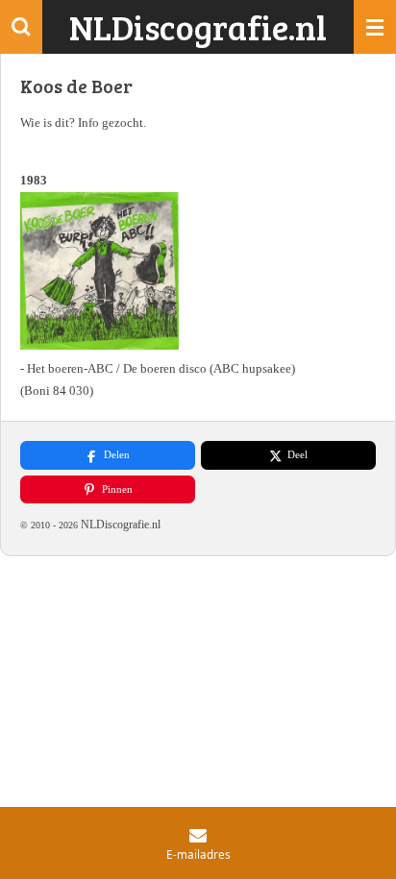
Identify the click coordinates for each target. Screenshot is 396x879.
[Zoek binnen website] (21, 27)
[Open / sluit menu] (375, 27)
